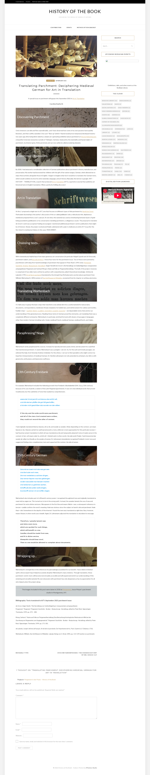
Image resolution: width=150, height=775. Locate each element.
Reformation (108, 160)
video (127, 171)
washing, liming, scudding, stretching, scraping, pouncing (46, 311)
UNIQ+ (118, 171)
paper (120, 153)
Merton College (120, 143)
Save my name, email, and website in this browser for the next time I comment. (46, 741)
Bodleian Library (109, 100)
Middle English (108, 146)
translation (107, 167)
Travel (118, 167)
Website (19, 736)
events (106, 114)
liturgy (116, 132)
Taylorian (107, 164)
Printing (118, 157)
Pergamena (67, 589)
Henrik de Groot (87, 211)
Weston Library (108, 175)
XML (120, 175)
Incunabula (107, 129)
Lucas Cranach (108, 136)
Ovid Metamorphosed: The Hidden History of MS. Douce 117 (77, 654)
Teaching (118, 164)
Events (28, 1)
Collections (107, 104)
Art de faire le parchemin (33, 275)
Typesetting (107, 171)
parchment (107, 157)
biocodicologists (37, 259)
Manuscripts (123, 136)
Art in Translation (78, 98)
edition (126, 111)
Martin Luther (108, 139)
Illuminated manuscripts (112, 125)
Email (18, 730)
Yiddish (128, 175)
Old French (126, 150)
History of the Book (75, 11)
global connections (110, 118)
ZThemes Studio (91, 768)
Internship (120, 129)
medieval (122, 139)
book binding (125, 100)
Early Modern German (111, 111)
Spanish (120, 160)
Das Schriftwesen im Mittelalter (52, 278)
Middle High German (110, 150)
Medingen (106, 143)
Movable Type (22, 653)
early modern (124, 107)
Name (18, 724)
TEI (127, 164)
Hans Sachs (125, 118)
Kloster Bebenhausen (88, 137)
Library (106, 132)
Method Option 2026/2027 (40, 1)
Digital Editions (109, 107)
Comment (20, 695)
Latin (130, 129)
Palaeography (108, 153)
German (116, 114)
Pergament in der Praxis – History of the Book (40, 679)
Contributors (20, 1)
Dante (118, 104)
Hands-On (50, 80)
